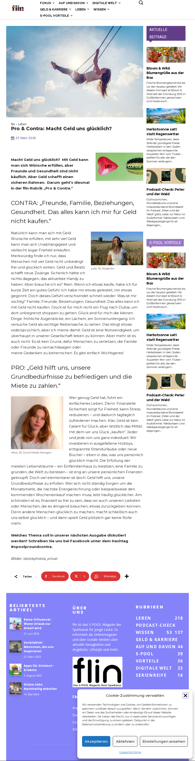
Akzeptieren (96, 741)
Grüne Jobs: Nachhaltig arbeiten (40, 686)
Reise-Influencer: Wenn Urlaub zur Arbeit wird (38, 623)
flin (13, 124)
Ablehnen (125, 741)
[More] (127, 576)
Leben (22, 124)
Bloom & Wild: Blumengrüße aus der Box (165, 73)
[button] (185, 695)
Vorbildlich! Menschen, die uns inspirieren (39, 647)
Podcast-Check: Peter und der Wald (165, 191)
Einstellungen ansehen (163, 741)
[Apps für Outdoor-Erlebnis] (15, 670)
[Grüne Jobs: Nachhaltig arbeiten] (15, 688)
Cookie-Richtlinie (130, 752)
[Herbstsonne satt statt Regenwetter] (165, 116)
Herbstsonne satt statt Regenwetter (162, 131)
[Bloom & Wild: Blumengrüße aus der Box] (165, 55)
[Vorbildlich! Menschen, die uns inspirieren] (15, 646)
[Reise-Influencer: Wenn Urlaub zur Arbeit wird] (15, 623)
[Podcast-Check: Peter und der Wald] (165, 176)
